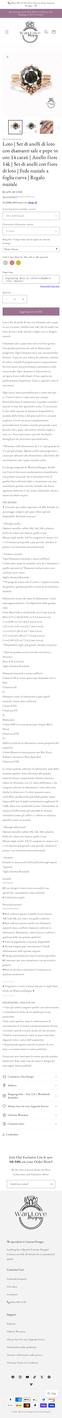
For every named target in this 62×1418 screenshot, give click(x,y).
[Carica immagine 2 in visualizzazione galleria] (31, 127)
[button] (7, 32)
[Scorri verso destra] (58, 128)
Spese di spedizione (10, 196)
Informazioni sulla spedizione (21, 1347)
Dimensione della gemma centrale (18, 224)
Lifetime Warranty (16, 1331)
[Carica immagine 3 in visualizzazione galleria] (46, 127)
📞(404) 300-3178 (16, 1302)
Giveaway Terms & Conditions (22, 1362)
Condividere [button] (12, 1134)
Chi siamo (12, 1286)
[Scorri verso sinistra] (4, 128)
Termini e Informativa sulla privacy (25, 1354)
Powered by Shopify (42, 1411)
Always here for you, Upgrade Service (26, 1339)
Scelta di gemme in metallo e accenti (19, 209)
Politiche (11, 1323)
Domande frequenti (17, 1278)
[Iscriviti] (51, 1184)
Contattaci (12, 1294)
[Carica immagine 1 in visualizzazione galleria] (15, 127)
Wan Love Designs (25, 1411)
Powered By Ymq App (49, 286)
